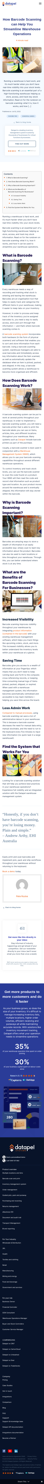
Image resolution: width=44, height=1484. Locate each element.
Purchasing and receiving (12, 1201)
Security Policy (32, 1459)
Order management (9, 1190)
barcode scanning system (16, 334)
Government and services (12, 1287)
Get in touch (7, 1391)
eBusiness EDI (7, 1212)
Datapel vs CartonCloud (11, 1349)
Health (4, 1254)
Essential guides (28, 116)
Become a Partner (9, 1438)
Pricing (5, 1380)
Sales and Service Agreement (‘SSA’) (13, 1456)
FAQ (4, 1413)
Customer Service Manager (12, 1329)
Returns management (10, 1206)
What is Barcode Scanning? (18, 178)
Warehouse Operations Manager (14, 1318)
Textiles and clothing (10, 1259)
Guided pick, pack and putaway (14, 1195)
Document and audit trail (11, 1217)
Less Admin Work (19, 203)
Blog (4, 1408)
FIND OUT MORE (22, 144)
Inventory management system (14, 1184)
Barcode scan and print (11, 1178)
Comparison (6, 1402)
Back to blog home (23, 122)
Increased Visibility (19, 196)
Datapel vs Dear (8, 1360)
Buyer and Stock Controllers (13, 1324)
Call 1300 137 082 (12, 1161)
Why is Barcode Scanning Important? (22, 185)
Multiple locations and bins (12, 1173)
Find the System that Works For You (21, 207)
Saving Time (18, 199)
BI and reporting (8, 1229)
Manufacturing (8, 1271)
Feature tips (12, 116)
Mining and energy (9, 1276)
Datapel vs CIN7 (8, 1344)
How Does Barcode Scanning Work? (21, 181)
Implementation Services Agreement (13, 1459)
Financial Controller (9, 1307)
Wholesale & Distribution (11, 1243)
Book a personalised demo (15, 1157)
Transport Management (11, 1223)
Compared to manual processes (17, 713)
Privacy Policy (32, 1456)
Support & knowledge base (12, 1421)
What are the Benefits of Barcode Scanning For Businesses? (21, 190)
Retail (4, 1265)
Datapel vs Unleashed (10, 1355)
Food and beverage (9, 1282)
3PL (3, 1248)
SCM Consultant (8, 1313)
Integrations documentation (13, 1433)
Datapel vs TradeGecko (11, 1366)
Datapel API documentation (12, 1427)
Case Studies (7, 1385)
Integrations (7, 1397)
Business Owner (8, 1301)
